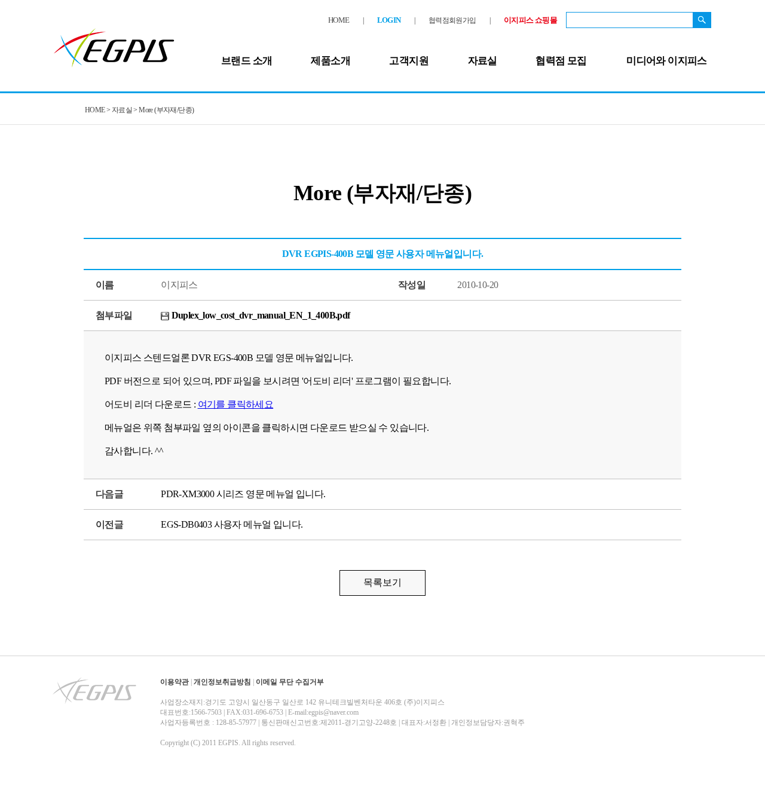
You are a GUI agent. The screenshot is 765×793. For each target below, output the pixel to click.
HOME (339, 20)
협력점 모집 (561, 60)
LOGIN (389, 20)
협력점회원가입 (452, 20)
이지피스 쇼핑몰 (530, 20)
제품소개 (330, 60)
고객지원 (409, 60)
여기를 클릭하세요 (236, 404)
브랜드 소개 (246, 60)
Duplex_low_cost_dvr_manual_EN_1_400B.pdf (259, 315)
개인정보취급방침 (222, 682)
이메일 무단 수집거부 (290, 682)
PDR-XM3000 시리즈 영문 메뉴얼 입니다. (243, 494)
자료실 (482, 60)
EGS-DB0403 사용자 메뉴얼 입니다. (231, 524)
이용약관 (174, 682)
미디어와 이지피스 (666, 60)
